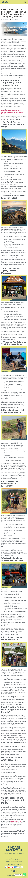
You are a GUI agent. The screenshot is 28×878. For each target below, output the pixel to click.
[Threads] (16, 871)
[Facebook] (14, 871)
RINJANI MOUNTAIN (15, 821)
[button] (25, 2)
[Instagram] (11, 871)
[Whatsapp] (24, 874)
